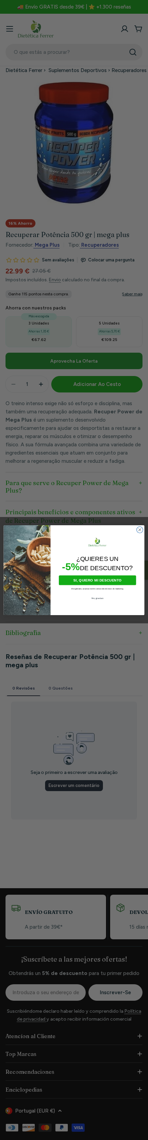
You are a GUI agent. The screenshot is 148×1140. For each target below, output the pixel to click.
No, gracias (97, 598)
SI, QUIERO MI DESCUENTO (97, 580)
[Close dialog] (140, 530)
